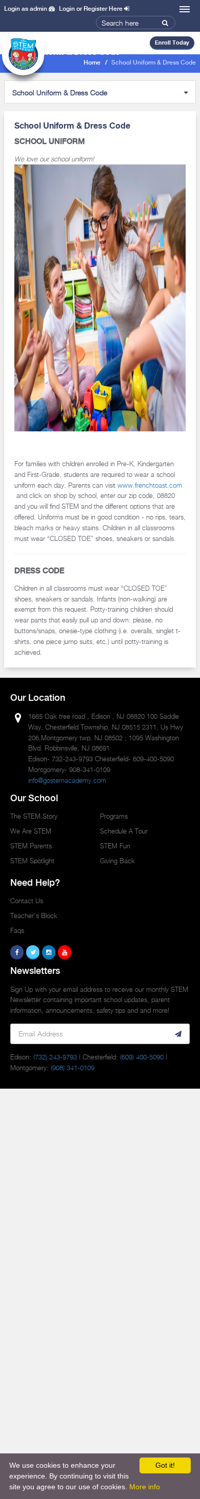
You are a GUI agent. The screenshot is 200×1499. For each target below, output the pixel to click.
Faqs (17, 930)
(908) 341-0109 (72, 1068)
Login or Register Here (91, 9)
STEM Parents (31, 846)
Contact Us (26, 901)
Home (92, 62)
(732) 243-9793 (55, 1057)
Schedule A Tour (124, 831)
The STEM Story (33, 816)
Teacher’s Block (33, 915)
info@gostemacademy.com (67, 780)
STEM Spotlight (32, 861)
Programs (114, 816)
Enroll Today (172, 42)
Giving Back (117, 861)
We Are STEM (30, 831)
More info (144, 1487)
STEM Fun (115, 846)
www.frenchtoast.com (149, 485)
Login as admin (26, 9)
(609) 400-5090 (142, 1057)
